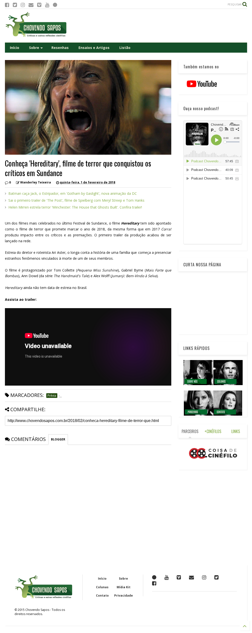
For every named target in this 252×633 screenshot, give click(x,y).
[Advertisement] (157, 26)
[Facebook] (7, 4)
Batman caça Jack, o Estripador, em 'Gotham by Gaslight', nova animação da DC (72, 193)
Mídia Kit (123, 587)
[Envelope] (31, 4)
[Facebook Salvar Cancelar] (154, 583)
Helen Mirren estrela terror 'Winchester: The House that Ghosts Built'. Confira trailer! (75, 207)
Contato (102, 595)
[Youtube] (47, 4)
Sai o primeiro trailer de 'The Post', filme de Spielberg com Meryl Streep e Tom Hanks (76, 200)
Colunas (102, 587)
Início (14, 47)
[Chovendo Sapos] (36, 36)
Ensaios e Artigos (94, 47)
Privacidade (123, 595)
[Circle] (55, 4)
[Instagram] (23, 4)
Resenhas (60, 47)
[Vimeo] (39, 4)
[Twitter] (15, 4)
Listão (124, 47)
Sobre (34, 47)
